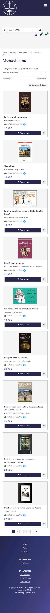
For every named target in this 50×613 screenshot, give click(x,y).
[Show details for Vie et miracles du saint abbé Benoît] (25, 296)
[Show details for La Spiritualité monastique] (25, 343)
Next (32, 531)
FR (25, 1)
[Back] (4, 30)
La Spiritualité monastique (16, 358)
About (25, 548)
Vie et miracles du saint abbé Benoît (21, 309)
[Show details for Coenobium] (25, 151)
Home (5, 52)
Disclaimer (25, 563)
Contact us (25, 551)
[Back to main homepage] (10, 8)
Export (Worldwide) (25, 578)
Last (36, 531)
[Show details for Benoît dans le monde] (25, 248)
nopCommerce (30, 592)
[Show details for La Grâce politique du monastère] (25, 444)
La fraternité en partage (15, 117)
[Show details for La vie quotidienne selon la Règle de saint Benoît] (25, 198)
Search (40, 30)
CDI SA (29, 590)
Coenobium (9, 166)
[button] (45, 5)
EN (28, 1)
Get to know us (25, 582)
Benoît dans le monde (14, 263)
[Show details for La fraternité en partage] (25, 102)
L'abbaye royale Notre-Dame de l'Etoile (22, 508)
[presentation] (38, 85)
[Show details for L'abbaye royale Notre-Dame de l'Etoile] (25, 493)
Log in (36, 35)
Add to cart (24, 133)
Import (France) (25, 575)
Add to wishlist (44, 133)
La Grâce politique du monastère (19, 459)
